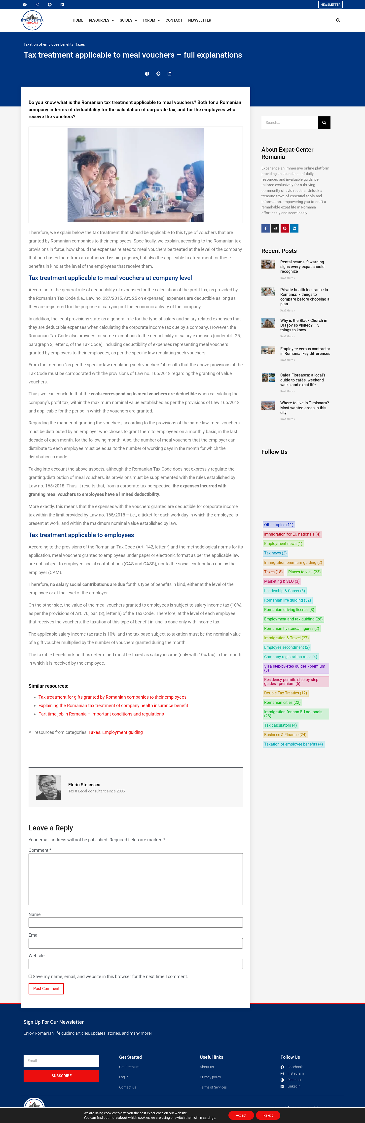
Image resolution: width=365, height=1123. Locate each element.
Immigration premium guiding (293, 563)
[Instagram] (37, 4)
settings (209, 1118)
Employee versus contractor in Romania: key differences (305, 351)
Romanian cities (282, 703)
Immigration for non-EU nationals (293, 714)
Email (34, 935)
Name (35, 914)
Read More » (287, 278)
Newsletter (199, 20)
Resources (99, 20)
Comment (40, 850)
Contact (174, 20)
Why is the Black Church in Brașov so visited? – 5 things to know (303, 325)
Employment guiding (122, 732)
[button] (338, 20)
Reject (268, 1115)
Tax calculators (280, 725)
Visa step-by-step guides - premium (294, 668)
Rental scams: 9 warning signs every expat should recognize (302, 267)
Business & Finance (285, 735)
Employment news (283, 544)
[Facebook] (25, 4)
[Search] (324, 122)
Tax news (275, 553)
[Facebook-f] (265, 228)
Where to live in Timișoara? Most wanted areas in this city (304, 408)
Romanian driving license (289, 610)
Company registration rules (290, 657)
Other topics (278, 525)
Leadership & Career (284, 591)
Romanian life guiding (287, 600)
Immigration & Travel (286, 638)
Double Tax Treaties (285, 693)
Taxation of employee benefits (48, 44)
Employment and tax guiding (293, 619)
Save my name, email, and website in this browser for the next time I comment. (110, 976)
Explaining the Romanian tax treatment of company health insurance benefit (113, 705)
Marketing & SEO (282, 581)
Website (37, 955)
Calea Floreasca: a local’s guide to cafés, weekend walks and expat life (302, 380)
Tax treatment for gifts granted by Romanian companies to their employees (112, 697)
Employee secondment (287, 647)
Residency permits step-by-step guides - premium (291, 682)
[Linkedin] (62, 4)
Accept (241, 1115)
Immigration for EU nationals (292, 534)
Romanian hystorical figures (291, 629)
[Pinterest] (49, 4)
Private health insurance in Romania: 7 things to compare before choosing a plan (304, 296)
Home (78, 20)
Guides (126, 20)
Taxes (80, 44)
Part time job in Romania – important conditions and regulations (101, 713)
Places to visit (304, 572)
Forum (149, 20)
